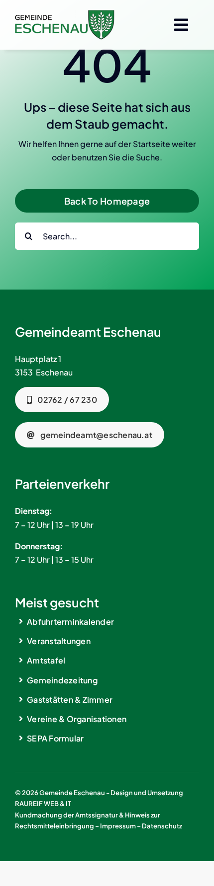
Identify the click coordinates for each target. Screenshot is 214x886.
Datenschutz (162, 826)
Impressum (118, 826)
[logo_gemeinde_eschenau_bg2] (64, 13)
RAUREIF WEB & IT (43, 804)
